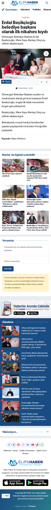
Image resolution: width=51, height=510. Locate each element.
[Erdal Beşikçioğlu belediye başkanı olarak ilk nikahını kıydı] (25, 64)
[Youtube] (32, 445)
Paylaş (7, 82)
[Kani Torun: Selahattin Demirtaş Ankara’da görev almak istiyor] (13, 217)
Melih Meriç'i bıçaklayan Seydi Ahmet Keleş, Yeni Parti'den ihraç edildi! (38, 228)
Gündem (25, 9)
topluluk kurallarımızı (26, 278)
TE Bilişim (32, 506)
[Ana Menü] (3, 3)
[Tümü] (47, 432)
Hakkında (7, 451)
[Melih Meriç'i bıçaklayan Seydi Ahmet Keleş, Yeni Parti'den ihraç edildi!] (38, 217)
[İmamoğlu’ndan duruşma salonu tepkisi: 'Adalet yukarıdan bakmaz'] (38, 191)
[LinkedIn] (28, 445)
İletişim (26, 453)
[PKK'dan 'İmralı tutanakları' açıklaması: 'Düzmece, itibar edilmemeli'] (13, 191)
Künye (15, 451)
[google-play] (37, 483)
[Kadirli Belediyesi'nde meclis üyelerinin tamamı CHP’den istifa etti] (38, 165)
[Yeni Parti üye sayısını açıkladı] (13, 165)
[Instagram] (23, 445)
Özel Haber (11, 10)
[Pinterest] (18, 445)
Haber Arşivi (41, 451)
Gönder (8, 269)
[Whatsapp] (42, 445)
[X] (14, 445)
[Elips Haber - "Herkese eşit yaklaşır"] (24, 3)
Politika (37, 9)
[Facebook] (9, 445)
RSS (7, 496)
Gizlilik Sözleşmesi (27, 451)
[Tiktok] (37, 445)
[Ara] (46, 3)
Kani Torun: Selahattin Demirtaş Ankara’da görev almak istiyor (12, 228)
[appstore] (14, 483)
